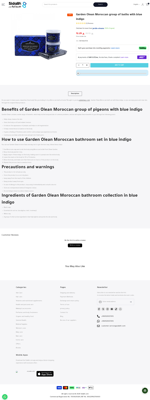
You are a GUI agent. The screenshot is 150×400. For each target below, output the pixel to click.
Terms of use (64, 305)
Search (100, 4)
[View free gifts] (145, 390)
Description (75, 93)
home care (19, 340)
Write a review (75, 245)
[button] (81, 23)
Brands (18, 348)
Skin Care (19, 293)
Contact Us (64, 312)
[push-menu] (3, 4)
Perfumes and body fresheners (27, 312)
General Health (21, 320)
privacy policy (65, 308)
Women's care (21, 328)
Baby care (19, 332)
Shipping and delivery (67, 293)
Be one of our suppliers (68, 320)
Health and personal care (24, 305)
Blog (61, 316)
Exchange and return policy (69, 301)
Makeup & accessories (23, 308)
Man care (19, 336)
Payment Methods (66, 297)
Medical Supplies (21, 324)
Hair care (19, 297)
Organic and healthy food (24, 316)
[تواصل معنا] (4, 396)
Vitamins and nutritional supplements (29, 301)
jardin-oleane (98, 29)
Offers (18, 344)
